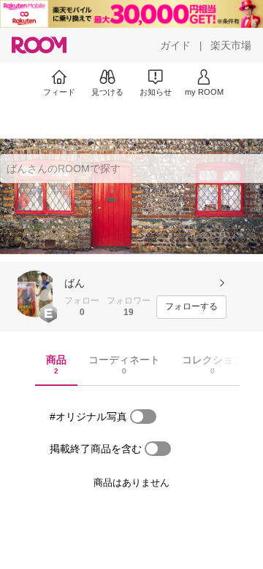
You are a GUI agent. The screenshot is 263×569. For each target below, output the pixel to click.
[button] (35, 294)
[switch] (143, 416)
